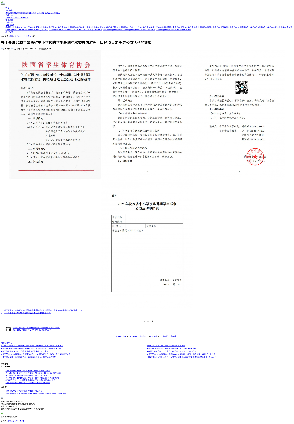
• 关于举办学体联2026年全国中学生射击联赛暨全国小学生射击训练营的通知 (32, 346)
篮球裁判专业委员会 (126, 30)
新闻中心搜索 (121, 336)
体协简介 (9, 13)
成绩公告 (9, 22)
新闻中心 (9, 15)
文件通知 (9, 20)
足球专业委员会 (187, 27)
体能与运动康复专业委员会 (88, 27)
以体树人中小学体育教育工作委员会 (87, 30)
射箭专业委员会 (279, 27)
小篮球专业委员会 (110, 30)
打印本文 (154, 336)
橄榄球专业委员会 (56, 27)
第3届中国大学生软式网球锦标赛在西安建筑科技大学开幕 (36, 328)
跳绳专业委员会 (162, 30)
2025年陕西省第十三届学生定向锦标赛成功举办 (32, 330)
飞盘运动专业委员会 (264, 27)
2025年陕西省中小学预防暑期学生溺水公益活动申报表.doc (27, 313)
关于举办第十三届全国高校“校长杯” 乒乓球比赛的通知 (28, 383)
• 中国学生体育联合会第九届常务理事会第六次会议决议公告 (171, 351)
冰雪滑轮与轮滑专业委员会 (180, 30)
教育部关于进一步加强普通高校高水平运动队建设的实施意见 (30, 380)
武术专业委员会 (142, 27)
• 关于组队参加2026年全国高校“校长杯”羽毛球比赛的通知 (24, 351)
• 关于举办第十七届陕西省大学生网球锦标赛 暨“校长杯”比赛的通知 (28, 357)
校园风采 (17, 18)
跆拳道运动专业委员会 (246, 27)
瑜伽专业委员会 (200, 27)
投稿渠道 (56, 13)
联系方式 (48, 13)
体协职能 (24, 13)
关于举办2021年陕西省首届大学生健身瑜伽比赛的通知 (28, 371)
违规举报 (164, 336)
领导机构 (32, 13)
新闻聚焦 (9, 18)
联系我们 (9, 32)
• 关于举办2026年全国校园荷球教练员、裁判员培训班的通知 (171, 348)
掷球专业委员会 (213, 27)
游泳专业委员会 (70, 27)
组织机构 (9, 10)
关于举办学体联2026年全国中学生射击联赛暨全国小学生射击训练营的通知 (36, 394)
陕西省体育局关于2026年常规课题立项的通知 (24, 391)
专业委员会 (10, 25)
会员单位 (40, 13)
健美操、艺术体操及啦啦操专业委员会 (164, 27)
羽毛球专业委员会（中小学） (36, 30)
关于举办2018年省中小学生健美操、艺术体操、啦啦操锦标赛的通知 (33, 373)
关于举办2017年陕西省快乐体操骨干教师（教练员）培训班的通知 (32, 378)
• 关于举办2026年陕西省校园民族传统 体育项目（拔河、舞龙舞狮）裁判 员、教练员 (181, 354)
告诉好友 (143, 336)
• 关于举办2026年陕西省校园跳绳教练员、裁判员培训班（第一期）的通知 (31, 348)
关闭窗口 (174, 336)
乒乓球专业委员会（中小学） (61, 30)
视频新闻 (24, 18)
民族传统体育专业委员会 (38, 27)
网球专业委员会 (106, 27)
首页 (7, 8)
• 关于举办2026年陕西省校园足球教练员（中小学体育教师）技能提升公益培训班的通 (35, 354)
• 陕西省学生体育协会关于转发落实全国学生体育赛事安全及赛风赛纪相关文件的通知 (181, 357)
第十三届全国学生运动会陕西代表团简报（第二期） (27, 375)
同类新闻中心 (6, 343)
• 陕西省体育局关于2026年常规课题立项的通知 (166, 346)
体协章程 (17, 13)
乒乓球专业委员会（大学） (17, 27)
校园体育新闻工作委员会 (145, 30)
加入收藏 (133, 336)
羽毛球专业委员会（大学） (124, 27)
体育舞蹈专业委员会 (228, 27)
